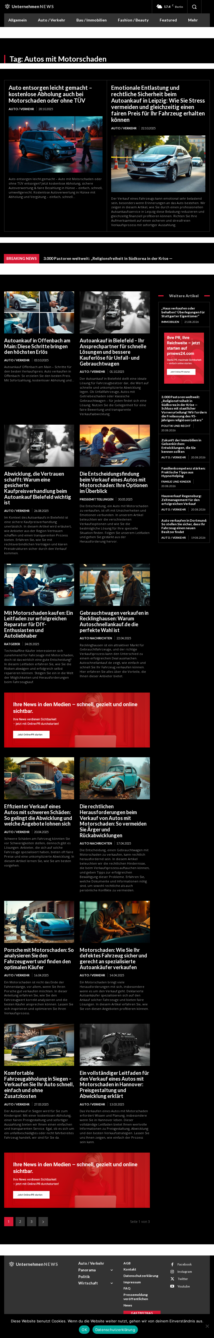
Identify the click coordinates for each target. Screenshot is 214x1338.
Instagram (184, 1271)
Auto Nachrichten (96, 638)
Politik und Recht (176, 425)
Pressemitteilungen (96, 499)
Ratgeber (12, 644)
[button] (194, 6)
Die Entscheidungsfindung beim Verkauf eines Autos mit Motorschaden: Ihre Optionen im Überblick (114, 482)
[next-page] (43, 1221)
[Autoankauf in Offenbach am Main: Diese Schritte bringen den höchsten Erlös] (39, 312)
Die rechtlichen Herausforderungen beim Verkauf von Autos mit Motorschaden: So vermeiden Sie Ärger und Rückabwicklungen (113, 820)
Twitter (182, 1279)
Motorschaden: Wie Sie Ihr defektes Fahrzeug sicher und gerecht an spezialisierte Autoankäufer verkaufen (113, 958)
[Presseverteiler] (77, 746)
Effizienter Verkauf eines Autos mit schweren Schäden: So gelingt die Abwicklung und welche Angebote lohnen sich (38, 815)
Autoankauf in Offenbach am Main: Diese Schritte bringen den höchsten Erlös (37, 346)
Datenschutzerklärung (115, 1329)
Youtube (183, 1286)
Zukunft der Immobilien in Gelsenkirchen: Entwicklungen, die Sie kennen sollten (181, 446)
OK (84, 1329)
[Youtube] (172, 1286)
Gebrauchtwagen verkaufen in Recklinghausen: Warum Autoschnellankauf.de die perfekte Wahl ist (114, 621)
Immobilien (170, 321)
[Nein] (207, 1326)
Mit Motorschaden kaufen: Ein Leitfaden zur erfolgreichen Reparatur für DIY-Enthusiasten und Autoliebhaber (38, 624)
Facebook (184, 1264)
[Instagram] (172, 1271)
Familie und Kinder (176, 481)
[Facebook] (172, 1264)
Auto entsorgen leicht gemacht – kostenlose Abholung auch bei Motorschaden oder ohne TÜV (50, 94)
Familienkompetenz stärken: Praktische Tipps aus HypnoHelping (183, 472)
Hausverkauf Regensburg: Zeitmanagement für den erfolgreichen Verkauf (181, 500)
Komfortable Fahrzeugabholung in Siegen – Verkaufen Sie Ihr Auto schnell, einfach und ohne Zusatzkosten (39, 1084)
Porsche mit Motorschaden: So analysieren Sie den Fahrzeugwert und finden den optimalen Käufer (39, 958)
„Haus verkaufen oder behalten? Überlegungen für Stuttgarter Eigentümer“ (183, 312)
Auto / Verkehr (21, 109)
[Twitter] (172, 1279)
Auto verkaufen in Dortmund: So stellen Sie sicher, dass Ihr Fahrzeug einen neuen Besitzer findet (184, 526)
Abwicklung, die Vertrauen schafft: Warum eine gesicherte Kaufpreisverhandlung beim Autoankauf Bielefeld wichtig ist (37, 488)
